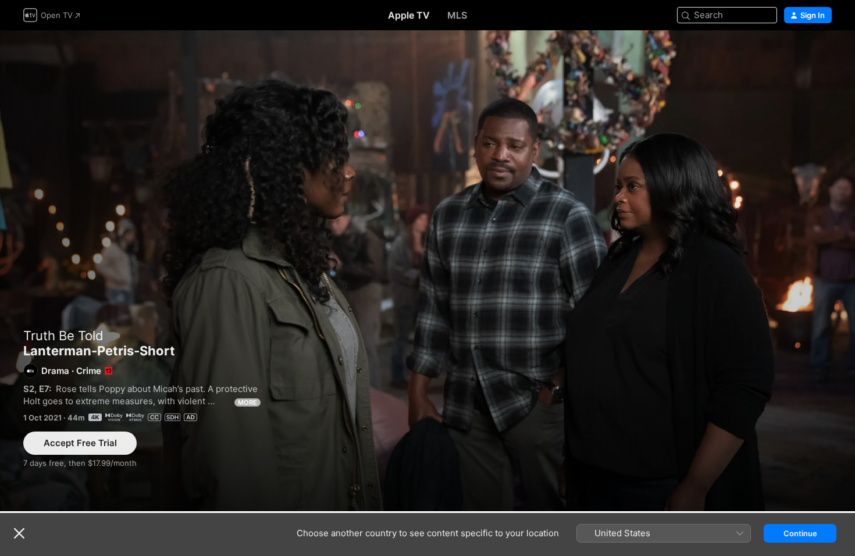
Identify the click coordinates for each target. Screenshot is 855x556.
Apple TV (409, 15)
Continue (800, 533)
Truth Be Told (63, 335)
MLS (457, 15)
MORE (247, 402)
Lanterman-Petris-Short (427, 270)
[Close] (19, 533)
